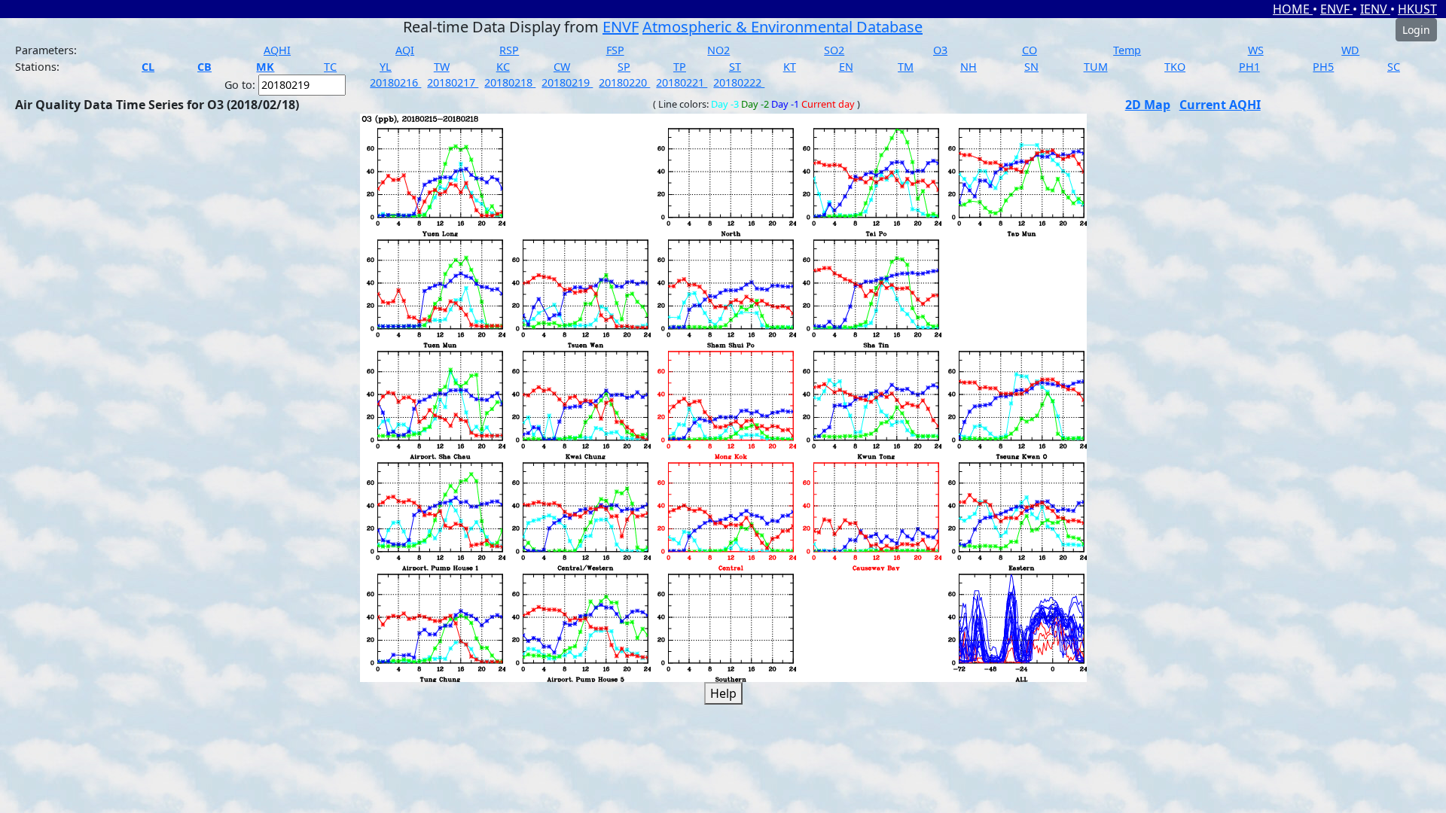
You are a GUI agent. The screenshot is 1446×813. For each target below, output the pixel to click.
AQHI (277, 50)
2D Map (1147, 104)
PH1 (1249, 66)
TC (330, 66)
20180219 (567, 82)
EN (846, 66)
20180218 (509, 82)
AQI (404, 50)
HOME (1293, 9)
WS (1256, 50)
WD (1350, 50)
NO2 (718, 50)
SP (624, 66)
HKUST (1417, 9)
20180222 (738, 82)
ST (735, 66)
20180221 (681, 82)
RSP (509, 50)
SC (1393, 66)
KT (789, 66)
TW (442, 66)
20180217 (452, 82)
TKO (1174, 66)
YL (386, 66)
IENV (1375, 9)
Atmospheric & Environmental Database (782, 27)
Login (1416, 30)
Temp (1127, 50)
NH (968, 66)
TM (906, 66)
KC (503, 66)
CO (1029, 50)
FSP (615, 50)
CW (562, 66)
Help (723, 693)
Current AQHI (1220, 104)
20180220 (624, 82)
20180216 (395, 82)
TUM (1096, 66)
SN (1031, 66)
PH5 (1323, 66)
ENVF (1336, 9)
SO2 (834, 50)
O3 (940, 50)
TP (679, 66)
